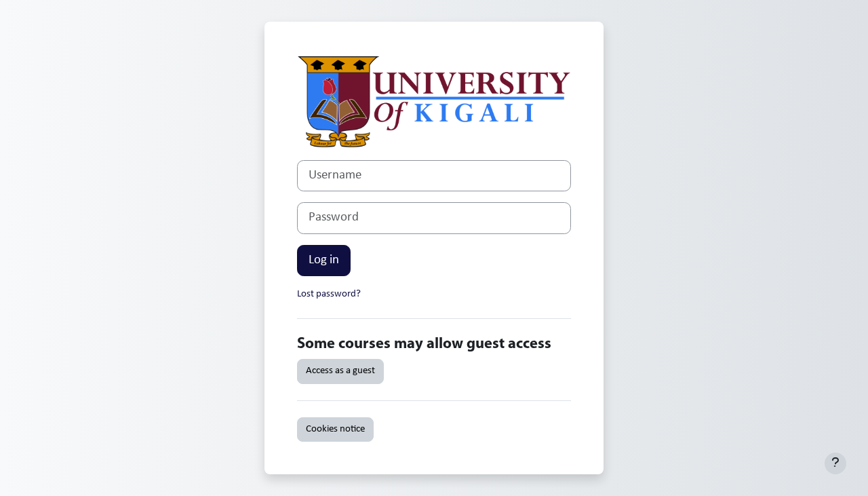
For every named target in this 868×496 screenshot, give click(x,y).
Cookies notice (335, 429)
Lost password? (329, 294)
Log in (324, 260)
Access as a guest (340, 371)
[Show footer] (835, 463)
